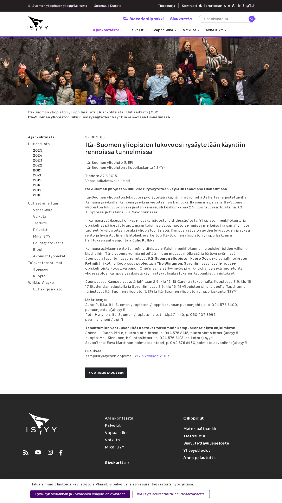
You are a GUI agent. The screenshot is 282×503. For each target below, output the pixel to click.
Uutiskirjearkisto (48, 289)
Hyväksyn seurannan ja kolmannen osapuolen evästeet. (80, 494)
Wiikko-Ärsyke (41, 283)
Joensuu (41, 269)
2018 (37, 185)
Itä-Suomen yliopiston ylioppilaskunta (62, 112)
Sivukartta (181, 18)
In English (247, 6)
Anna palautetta (199, 457)
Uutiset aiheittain (43, 203)
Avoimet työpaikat (49, 256)
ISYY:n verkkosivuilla (150, 356)
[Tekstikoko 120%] (233, 6)
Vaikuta (189, 30)
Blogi (38, 249)
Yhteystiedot (196, 450)
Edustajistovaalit (48, 243)
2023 (37, 160)
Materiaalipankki (147, 18)
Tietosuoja (166, 6)
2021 (155, 112)
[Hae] (252, 19)
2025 (37, 150)
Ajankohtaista (106, 30)
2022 (37, 165)
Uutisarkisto (137, 112)
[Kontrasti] (200, 5)
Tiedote (40, 223)
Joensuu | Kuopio (108, 6)
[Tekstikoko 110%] (229, 6)
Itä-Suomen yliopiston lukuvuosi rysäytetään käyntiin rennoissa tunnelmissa (99, 117)
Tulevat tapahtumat (45, 263)
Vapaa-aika (163, 30)
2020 (38, 175)
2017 (37, 190)
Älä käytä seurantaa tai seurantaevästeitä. (171, 494)
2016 (37, 195)
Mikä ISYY (214, 30)
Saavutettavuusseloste (206, 443)
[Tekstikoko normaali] (225, 6)
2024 (37, 155)
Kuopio (39, 276)
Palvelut (136, 30)
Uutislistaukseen (107, 373)
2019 (37, 180)
